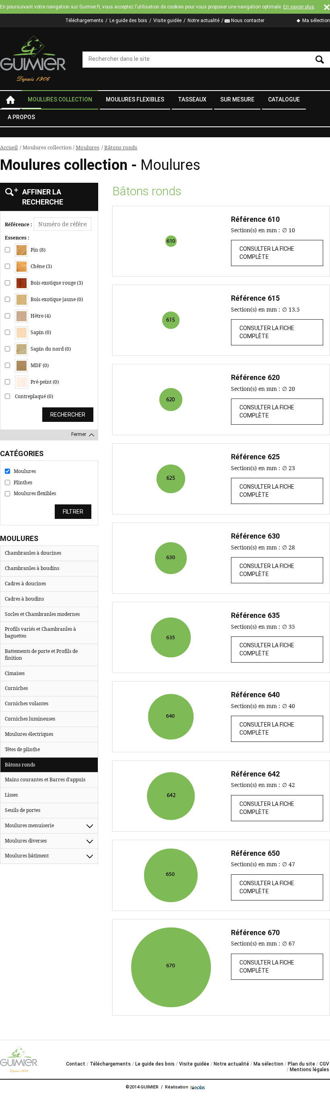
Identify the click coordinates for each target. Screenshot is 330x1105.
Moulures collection (60, 99)
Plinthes (23, 482)
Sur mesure (237, 99)
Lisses (11, 794)
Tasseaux (192, 99)
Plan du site (301, 1064)
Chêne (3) (40, 265)
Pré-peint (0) (44, 381)
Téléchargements (84, 20)
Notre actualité (203, 20)
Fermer (78, 434)
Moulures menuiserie (29, 825)
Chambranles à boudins (32, 568)
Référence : (18, 224)
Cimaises (15, 673)
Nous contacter (247, 20)
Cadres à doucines (25, 583)
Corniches (16, 688)
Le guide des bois (128, 20)
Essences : (17, 238)
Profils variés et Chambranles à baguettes (40, 632)
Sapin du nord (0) (50, 348)
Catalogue (284, 99)
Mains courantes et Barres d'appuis (45, 779)
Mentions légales (309, 1069)
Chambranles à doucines (33, 552)
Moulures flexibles (135, 99)
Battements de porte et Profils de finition (41, 654)
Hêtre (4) (40, 315)
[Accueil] (33, 58)
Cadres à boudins (24, 598)
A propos (21, 117)
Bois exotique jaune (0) (56, 298)
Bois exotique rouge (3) (56, 282)
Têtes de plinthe (22, 749)
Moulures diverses (26, 840)
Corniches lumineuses (30, 718)
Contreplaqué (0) (34, 396)
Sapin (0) (40, 331)
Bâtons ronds (120, 147)
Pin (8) (37, 249)
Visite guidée (167, 20)
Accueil (10, 100)
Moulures (87, 147)
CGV (324, 1064)
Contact (75, 1064)
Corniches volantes (26, 703)
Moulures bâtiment (27, 855)
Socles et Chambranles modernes (42, 614)
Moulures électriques (29, 734)
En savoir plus (298, 7)
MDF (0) (39, 364)
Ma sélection (316, 20)
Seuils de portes (22, 810)
